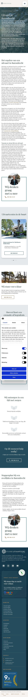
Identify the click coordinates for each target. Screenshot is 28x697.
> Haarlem (5, 625)
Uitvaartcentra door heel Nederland (9, 663)
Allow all (14, 369)
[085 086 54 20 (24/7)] (3, 658)
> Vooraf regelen (6, 607)
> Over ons (5, 641)
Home (2, 10)
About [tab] (23, 322)
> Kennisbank (6, 647)
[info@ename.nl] (3, 660)
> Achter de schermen (8, 642)
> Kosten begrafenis (7, 611)
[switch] (24, 353)
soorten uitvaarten (14, 102)
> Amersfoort (6, 630)
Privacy (2, 694)
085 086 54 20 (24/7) (9, 658)
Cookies (8, 694)
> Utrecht (5, 627)
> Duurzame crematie (7, 612)
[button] (25, 3)
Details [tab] (14, 322)
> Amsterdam (6, 623)
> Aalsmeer (5, 628)
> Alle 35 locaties (6, 632)
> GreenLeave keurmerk (8, 646)
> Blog (4, 649)
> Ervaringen (6, 644)
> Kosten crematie (7, 609)
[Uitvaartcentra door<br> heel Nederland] (3, 662)
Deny (14, 377)
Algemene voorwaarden (16, 694)
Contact (4, 695)
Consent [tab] (5, 322)
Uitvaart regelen (7, 606)
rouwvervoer (7, 131)
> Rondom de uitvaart (7, 614)
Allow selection (14, 373)
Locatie (6, 10)
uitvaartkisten (15, 131)
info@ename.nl (8, 660)
